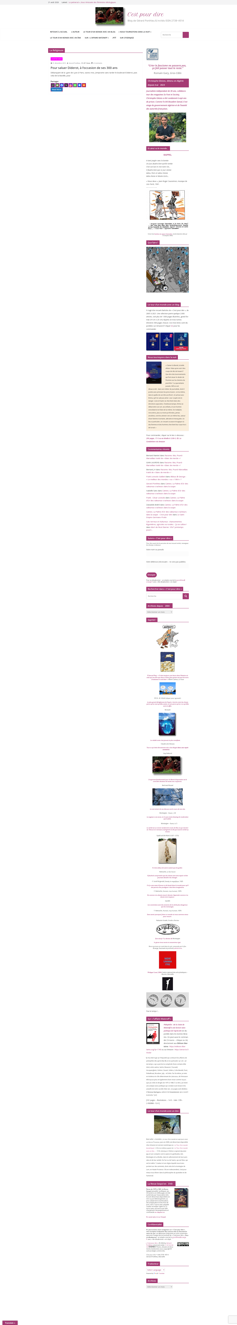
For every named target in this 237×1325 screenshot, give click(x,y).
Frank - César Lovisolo (155, 497)
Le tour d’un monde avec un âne (65, 38)
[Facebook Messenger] (79, 85)
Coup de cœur (57, 59)
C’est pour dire (146, 14)
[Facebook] (62, 85)
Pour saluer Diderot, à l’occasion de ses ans (84, 68)
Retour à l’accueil (58, 32)
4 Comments (97, 63)
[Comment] (53, 85)
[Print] (84, 85)
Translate (161, 1273)
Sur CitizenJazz (127, 38)
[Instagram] (71, 85)
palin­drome (178, 948)
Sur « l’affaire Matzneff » (97, 38)
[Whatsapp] (75, 85)
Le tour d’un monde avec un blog (99, 32)
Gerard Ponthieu (74, 63)
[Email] (57, 85)
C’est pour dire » (152, 1243)
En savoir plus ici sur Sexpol (156, 1217)
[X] (66, 85)
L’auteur (75, 32)
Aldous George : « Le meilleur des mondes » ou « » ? (92, 2)
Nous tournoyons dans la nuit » (135, 32)
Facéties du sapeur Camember (163, 234)
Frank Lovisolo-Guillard (155, 476)
